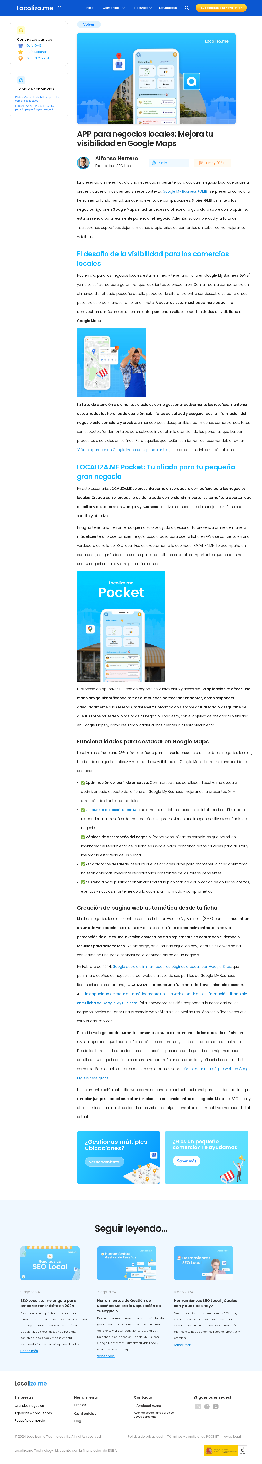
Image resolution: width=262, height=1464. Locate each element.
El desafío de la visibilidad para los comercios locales (37, 99)
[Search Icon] (187, 8)
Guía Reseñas (36, 52)
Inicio (90, 8)
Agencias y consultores (33, 1413)
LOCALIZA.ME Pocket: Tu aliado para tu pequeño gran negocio (36, 107)
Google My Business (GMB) (186, 191)
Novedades (168, 8)
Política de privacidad (145, 1436)
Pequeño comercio (30, 1420)
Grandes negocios (29, 1405)
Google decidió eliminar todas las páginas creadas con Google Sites (172, 966)
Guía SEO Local (37, 58)
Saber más (29, 1351)
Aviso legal (233, 1436)
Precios (80, 1405)
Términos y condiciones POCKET (193, 1436)
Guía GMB (33, 45)
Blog (77, 1421)
